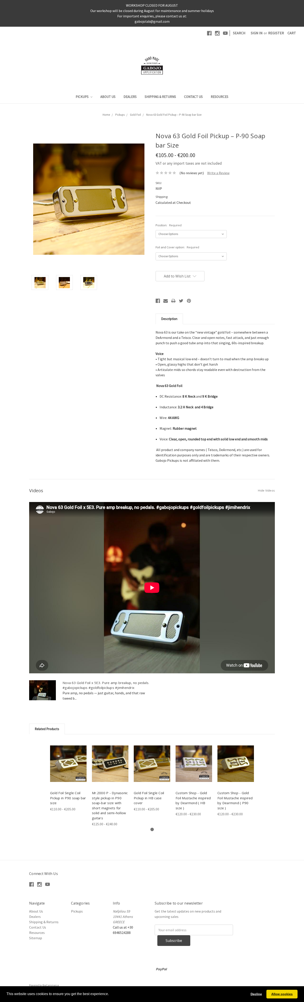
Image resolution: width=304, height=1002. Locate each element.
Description (169, 319)
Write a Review (218, 173)
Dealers (130, 97)
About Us (108, 97)
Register (276, 33)
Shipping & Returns (160, 97)
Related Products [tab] (47, 729)
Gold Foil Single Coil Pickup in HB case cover (149, 798)
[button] (110, 994)
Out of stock (68, 764)
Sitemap (35, 938)
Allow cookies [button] (282, 994)
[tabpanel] (68, 776)
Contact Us (193, 97)
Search (239, 33)
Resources (219, 97)
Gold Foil (135, 115)
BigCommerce (51, 985)
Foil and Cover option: (177, 247)
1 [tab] (152, 829)
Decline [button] (256, 994)
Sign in (257, 33)
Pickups (82, 97)
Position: (169, 225)
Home (106, 115)
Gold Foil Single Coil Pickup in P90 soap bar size (68, 798)
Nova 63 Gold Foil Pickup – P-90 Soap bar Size (173, 115)
